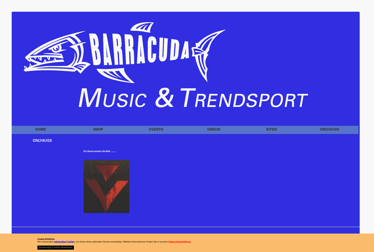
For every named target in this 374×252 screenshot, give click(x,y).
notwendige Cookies (64, 242)
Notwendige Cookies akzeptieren (55, 247)
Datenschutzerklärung (179, 242)
